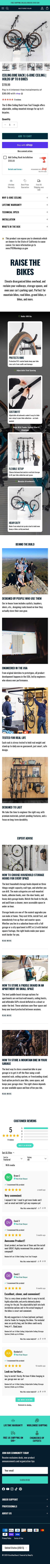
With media (10, 1165)
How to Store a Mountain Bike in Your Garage (24, 1062)
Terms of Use (18, 1538)
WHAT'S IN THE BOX (11, 226)
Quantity (6, 119)
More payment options (25, 151)
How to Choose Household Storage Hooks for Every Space (23, 876)
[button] (34, 1128)
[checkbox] (13, 1165)
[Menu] (3, 8)
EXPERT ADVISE (25, 838)
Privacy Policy (6, 1538)
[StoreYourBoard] (25, 8)
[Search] (8, 8)
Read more (7, 940)
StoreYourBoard (13, 1555)
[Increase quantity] (15, 125)
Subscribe (25, 1480)
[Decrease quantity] (4, 125)
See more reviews (25, 1399)
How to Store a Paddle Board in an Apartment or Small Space (23, 987)
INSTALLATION (8, 219)
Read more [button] (17, 1326)
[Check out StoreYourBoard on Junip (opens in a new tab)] (29, 1405)
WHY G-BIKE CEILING (11, 197)
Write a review (25, 1145)
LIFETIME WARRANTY (12, 204)
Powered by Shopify (26, 1555)
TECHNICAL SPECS (10, 212)
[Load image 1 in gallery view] (25, 36)
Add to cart (25, 136)
